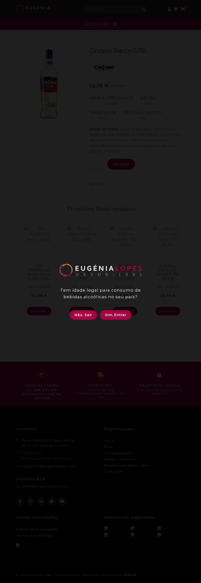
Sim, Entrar (115, 315)
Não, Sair (83, 315)
